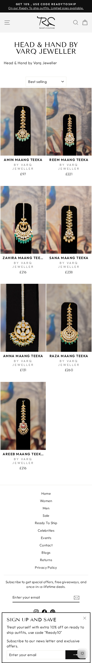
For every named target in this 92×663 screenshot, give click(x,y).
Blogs (46, 552)
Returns (46, 560)
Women (46, 501)
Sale (46, 515)
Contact (46, 545)
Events (46, 538)
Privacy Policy (46, 567)
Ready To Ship (46, 523)
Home (46, 493)
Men (46, 508)
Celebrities (46, 530)
